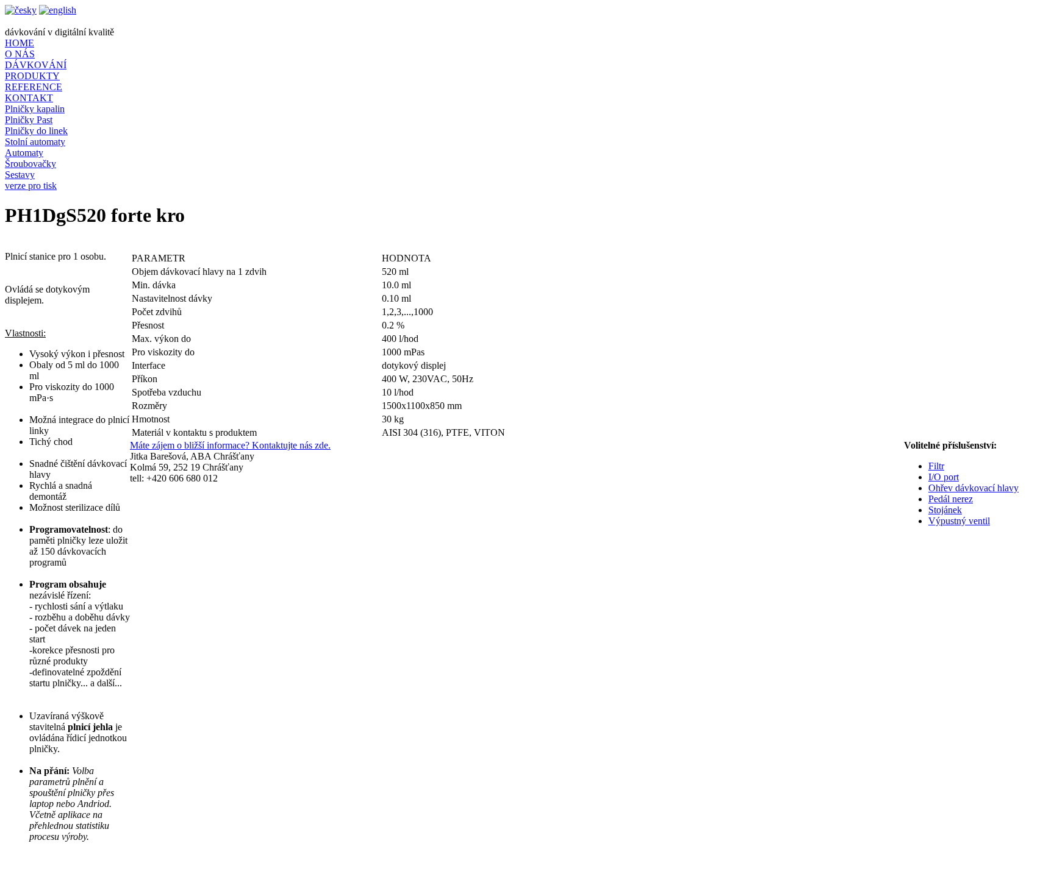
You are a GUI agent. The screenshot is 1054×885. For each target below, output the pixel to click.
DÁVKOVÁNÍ (35, 65)
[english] (57, 10)
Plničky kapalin (35, 109)
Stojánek (945, 510)
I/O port (943, 477)
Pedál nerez (950, 499)
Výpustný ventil (959, 521)
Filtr (936, 466)
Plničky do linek (36, 131)
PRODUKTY (32, 76)
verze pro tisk (31, 185)
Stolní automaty (35, 142)
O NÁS (20, 54)
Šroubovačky (30, 163)
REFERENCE (33, 87)
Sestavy (20, 174)
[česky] (21, 10)
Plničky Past (28, 120)
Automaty (24, 153)
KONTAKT (29, 98)
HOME (19, 43)
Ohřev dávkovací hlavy (973, 488)
